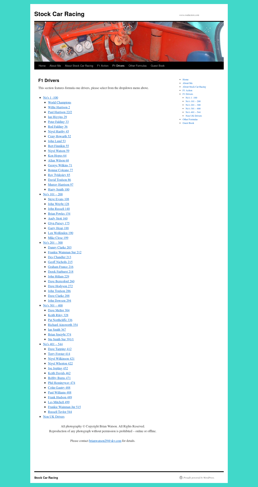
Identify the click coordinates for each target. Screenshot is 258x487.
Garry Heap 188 (58, 228)
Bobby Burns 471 (59, 378)
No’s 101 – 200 (53, 194)
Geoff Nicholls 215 (60, 262)
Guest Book (158, 65)
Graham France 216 (60, 266)
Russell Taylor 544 (60, 411)
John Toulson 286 (59, 291)
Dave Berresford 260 (61, 281)
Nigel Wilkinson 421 (61, 358)
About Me (55, 65)
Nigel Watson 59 (58, 150)
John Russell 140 (59, 208)
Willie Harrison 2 (59, 107)
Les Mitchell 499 (59, 402)
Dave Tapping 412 (60, 349)
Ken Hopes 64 (57, 155)
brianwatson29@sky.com (105, 440)
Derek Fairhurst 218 (60, 271)
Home (42, 65)
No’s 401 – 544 (53, 344)
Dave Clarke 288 (59, 295)
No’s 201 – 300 (53, 242)
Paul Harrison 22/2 (60, 112)
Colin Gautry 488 (59, 387)
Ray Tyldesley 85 (59, 175)
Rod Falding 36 (58, 126)
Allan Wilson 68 (58, 160)
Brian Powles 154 (59, 213)
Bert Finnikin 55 (58, 146)
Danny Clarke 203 (60, 247)
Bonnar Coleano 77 (60, 170)
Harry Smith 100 (58, 189)
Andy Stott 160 (58, 218)
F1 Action (102, 65)
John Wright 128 (58, 204)
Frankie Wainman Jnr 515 (64, 407)
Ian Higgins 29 (57, 117)
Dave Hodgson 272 (60, 286)
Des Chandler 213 (59, 257)
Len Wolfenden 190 (60, 233)
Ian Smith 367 (57, 329)
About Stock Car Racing (79, 65)
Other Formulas (138, 65)
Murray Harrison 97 (60, 184)
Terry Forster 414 (59, 353)
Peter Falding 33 (58, 121)
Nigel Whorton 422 (60, 363)
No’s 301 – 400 (53, 305)
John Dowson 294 (59, 300)
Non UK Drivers (53, 416)
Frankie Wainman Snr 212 (64, 252)
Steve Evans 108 (58, 199)
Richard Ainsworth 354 (63, 324)
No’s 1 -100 (50, 97)
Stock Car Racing (59, 13)
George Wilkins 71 (60, 165)
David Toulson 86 (59, 179)
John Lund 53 (57, 141)
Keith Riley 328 (58, 315)
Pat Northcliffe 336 (60, 320)
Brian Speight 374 (59, 334)
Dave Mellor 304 (59, 310)
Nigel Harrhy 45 (58, 131)
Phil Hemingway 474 (61, 382)
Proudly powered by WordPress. (199, 477)
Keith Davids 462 (59, 373)
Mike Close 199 (58, 237)
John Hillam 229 (58, 276)
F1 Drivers (118, 65)
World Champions (59, 102)
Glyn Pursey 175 (59, 223)
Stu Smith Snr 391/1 (61, 339)
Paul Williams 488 (59, 392)
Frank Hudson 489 (60, 397)
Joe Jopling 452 (58, 368)
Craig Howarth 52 (59, 136)
